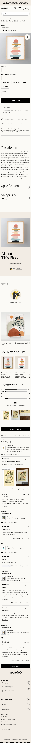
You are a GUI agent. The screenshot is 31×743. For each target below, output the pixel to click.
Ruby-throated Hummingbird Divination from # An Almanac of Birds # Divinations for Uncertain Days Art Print (18, 449)
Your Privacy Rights (5, 729)
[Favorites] (15, 8)
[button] (8, 30)
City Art (19, 269)
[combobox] (15, 14)
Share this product (14, 138)
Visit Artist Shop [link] (19, 284)
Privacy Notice (4, 714)
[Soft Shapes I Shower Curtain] (15, 326)
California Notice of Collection (8, 719)
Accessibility (4, 727)
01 (3, 343)
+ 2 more (25, 484)
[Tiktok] (28, 688)
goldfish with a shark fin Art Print (16, 549)
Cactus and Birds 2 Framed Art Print (16, 519)
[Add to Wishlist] (4, 358)
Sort (15, 435)
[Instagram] (28, 681)
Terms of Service (5, 722)
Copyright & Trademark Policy (8, 724)
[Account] (11, 8)
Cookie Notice (4, 716)
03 (10, 343)
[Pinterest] (28, 684)
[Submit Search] (4, 14)
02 (6, 343)
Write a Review (19, 429)
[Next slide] (28, 275)
